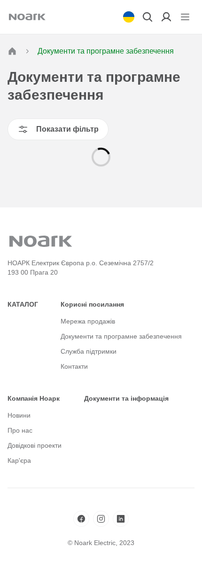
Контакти (74, 366)
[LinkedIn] (121, 519)
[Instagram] (101, 519)
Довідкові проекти (35, 445)
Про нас (20, 430)
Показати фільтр (67, 129)
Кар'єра (19, 460)
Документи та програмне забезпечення (121, 336)
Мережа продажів (88, 321)
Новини (19, 415)
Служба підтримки (89, 351)
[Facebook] (81, 519)
